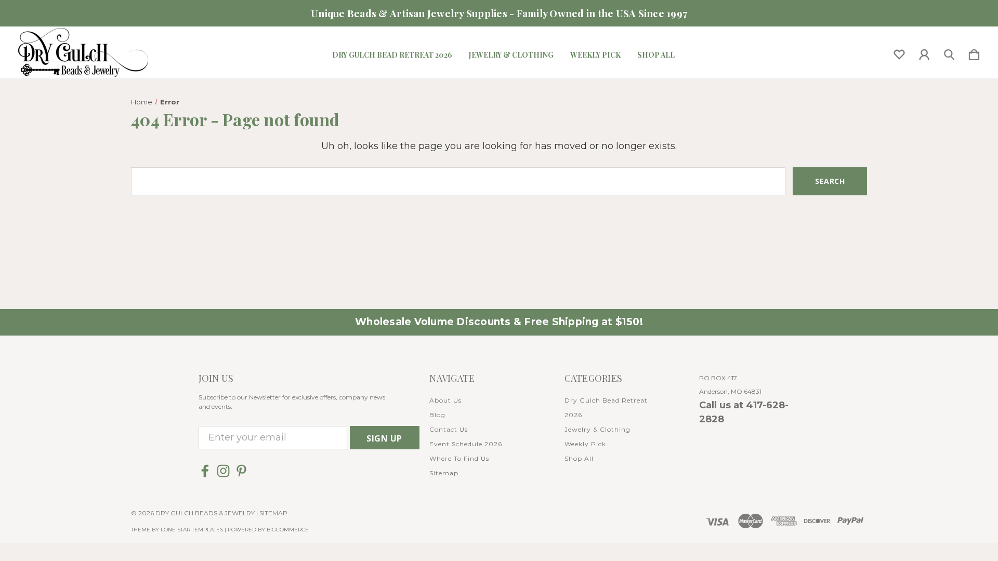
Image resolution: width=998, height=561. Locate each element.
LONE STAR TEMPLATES (192, 529)
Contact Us (448, 429)
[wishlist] (899, 52)
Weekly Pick (595, 55)
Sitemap (443, 473)
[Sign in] (924, 52)
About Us (445, 400)
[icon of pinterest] (241, 470)
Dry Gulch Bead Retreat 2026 (392, 55)
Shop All (656, 55)
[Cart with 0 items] (974, 52)
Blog (437, 415)
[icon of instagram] (223, 470)
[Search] (949, 52)
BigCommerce (288, 529)
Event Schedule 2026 (465, 444)
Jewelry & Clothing (511, 55)
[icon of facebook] (205, 470)
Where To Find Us (459, 458)
